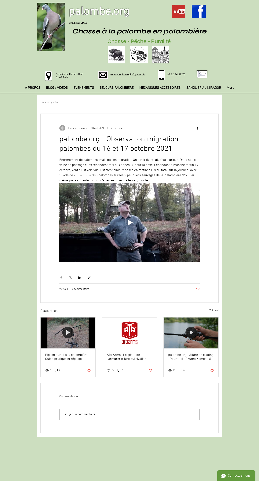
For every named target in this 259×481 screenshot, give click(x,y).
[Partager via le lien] (89, 277)
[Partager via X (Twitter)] (70, 277)
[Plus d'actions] (197, 128)
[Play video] (129, 222)
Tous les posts (49, 102)
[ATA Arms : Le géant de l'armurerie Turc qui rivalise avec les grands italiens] (129, 333)
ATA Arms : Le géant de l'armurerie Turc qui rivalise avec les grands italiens (126, 357)
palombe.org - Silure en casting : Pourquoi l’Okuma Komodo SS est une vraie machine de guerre (190, 357)
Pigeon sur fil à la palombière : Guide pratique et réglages (67, 357)
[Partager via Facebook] (61, 277)
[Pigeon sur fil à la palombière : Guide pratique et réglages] (68, 333)
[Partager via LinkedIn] (80, 277)
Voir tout (214, 310)
